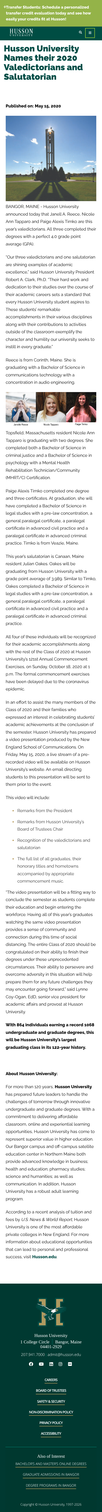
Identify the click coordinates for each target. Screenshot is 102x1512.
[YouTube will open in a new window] (43, 1364)
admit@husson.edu (64, 1354)
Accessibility (51, 1433)
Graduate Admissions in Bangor (51, 1474)
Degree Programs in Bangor (51, 1485)
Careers (51, 1380)
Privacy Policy (50, 1423)
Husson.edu (44, 1256)
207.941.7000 (33, 1354)
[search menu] (80, 32)
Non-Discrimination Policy (51, 1412)
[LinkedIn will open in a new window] (53, 1364)
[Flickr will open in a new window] (70, 1364)
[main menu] (90, 33)
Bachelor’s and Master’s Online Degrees (50, 1464)
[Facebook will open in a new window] (33, 1364)
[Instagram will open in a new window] (63, 1364)
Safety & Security (51, 1401)
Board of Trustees (51, 1390)
